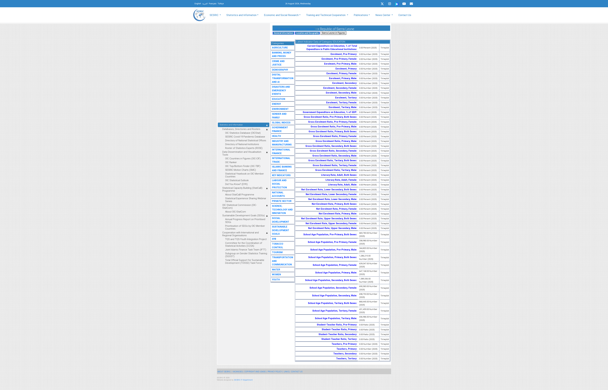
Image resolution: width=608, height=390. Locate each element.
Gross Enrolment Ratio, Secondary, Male (334, 155)
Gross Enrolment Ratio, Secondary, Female (333, 150)
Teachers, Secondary (344, 353)
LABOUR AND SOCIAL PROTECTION (279, 184)
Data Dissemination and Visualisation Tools (241, 153)
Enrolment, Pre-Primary (343, 54)
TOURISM (277, 252)
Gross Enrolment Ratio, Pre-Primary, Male (333, 126)
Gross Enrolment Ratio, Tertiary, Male (335, 170)
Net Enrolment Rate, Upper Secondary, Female (331, 223)
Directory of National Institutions (242, 144)
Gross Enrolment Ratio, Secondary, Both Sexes (330, 146)
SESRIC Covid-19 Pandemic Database (245, 136)
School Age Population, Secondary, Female (333, 287)
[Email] (411, 3)
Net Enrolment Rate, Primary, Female (336, 208)
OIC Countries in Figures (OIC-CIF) (242, 158)
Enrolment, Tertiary (345, 97)
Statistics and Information (231, 124)
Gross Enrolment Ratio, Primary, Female (334, 136)
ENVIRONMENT (280, 109)
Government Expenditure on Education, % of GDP (329, 112)
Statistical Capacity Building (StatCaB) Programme (242, 189)
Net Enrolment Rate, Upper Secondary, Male (332, 228)
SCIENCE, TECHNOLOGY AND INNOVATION (282, 210)
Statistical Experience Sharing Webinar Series (245, 200)
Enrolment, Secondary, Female (339, 88)
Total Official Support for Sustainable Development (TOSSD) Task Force (244, 261)
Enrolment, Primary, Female (341, 73)
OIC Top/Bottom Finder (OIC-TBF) (242, 166)
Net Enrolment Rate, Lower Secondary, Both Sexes (328, 189)
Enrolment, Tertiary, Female (341, 102)
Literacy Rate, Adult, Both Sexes (338, 175)
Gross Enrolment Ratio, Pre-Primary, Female (332, 121)
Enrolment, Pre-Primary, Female (339, 58)
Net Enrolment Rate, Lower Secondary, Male (332, 199)
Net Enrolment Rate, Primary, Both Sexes (334, 204)
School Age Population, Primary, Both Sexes (332, 257)
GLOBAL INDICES (281, 122)
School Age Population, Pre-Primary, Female (332, 242)
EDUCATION (278, 99)
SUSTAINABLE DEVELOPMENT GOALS (280, 230)
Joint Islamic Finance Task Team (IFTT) (245, 249)
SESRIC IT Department (243, 380)
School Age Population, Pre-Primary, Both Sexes (329, 234)
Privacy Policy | (275, 371)
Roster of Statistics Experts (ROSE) (244, 148)
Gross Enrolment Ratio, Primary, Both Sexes (332, 131)
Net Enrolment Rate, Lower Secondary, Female (331, 194)
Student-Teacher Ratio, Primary (339, 329)
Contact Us (404, 15)
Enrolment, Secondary (344, 83)
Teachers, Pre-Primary (344, 344)
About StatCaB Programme (239, 194)
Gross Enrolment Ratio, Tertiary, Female (334, 165)
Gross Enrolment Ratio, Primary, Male (336, 141)
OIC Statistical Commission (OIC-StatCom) (239, 206)
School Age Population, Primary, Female (334, 265)
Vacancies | (237, 371)
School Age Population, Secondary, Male (334, 295)
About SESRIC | (224, 371)
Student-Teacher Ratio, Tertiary (338, 339)
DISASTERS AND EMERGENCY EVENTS (281, 90)
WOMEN (276, 274)
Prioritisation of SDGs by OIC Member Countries (245, 227)
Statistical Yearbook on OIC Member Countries (244, 175)
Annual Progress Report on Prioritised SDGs (245, 221)
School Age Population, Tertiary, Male (335, 318)
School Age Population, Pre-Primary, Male (333, 249)
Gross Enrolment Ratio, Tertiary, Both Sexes (332, 160)
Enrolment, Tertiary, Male (342, 107)
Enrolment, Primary (346, 68)
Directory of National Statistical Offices (245, 140)
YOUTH (276, 279)
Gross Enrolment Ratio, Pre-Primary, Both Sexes (330, 116)
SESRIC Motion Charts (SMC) (240, 169)
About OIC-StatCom (235, 211)
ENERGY (276, 104)
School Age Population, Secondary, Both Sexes (330, 280)
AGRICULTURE (280, 47)
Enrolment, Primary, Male (342, 78)
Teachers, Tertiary (346, 358)
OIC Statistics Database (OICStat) (243, 132)
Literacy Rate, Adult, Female (341, 179)
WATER (276, 269)
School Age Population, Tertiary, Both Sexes (332, 303)
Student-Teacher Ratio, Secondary (337, 334)
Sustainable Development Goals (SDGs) (243, 215)
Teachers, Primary (346, 348)
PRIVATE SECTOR (281, 201)
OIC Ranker (231, 162)
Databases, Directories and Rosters (241, 129)
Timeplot (385, 47)
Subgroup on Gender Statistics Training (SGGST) (246, 255)
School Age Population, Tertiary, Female (334, 310)
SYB (274, 238)
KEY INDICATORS (281, 175)
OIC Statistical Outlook (237, 180)
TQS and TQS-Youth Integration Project (246, 239)
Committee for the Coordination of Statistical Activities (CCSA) (243, 244)
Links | (287, 371)
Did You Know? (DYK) (236, 184)
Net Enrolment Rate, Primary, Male (337, 213)
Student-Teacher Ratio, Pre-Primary (336, 324)
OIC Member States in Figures (294, 29)
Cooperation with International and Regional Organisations (240, 234)
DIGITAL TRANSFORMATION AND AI (282, 78)
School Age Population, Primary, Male (335, 272)
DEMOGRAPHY (280, 69)
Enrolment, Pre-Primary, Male (340, 63)
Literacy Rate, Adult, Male (342, 184)
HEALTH (276, 136)
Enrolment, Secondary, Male (341, 92)
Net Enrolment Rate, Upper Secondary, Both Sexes (328, 218)
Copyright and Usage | (255, 371)
